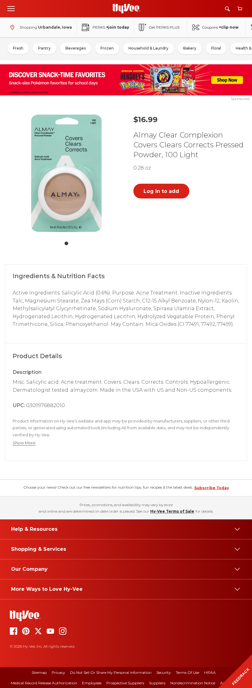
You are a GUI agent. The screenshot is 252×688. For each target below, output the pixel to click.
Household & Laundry (148, 48)
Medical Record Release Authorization (44, 683)
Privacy (58, 672)
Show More (24, 443)
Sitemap (39, 672)
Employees (91, 683)
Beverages (75, 48)
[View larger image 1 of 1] (66, 173)
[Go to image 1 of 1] (66, 243)
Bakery (189, 48)
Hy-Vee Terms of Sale (172, 511)
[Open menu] (11, 8)
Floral (216, 48)
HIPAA (210, 672)
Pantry (44, 48)
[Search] (227, 8)
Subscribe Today (211, 488)
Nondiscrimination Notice (192, 683)
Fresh (18, 48)
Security (163, 672)
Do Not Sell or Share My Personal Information (111, 672)
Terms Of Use (187, 672)
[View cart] (240, 9)
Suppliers (157, 683)
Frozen (107, 48)
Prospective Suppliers (125, 683)
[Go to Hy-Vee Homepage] (126, 9)
